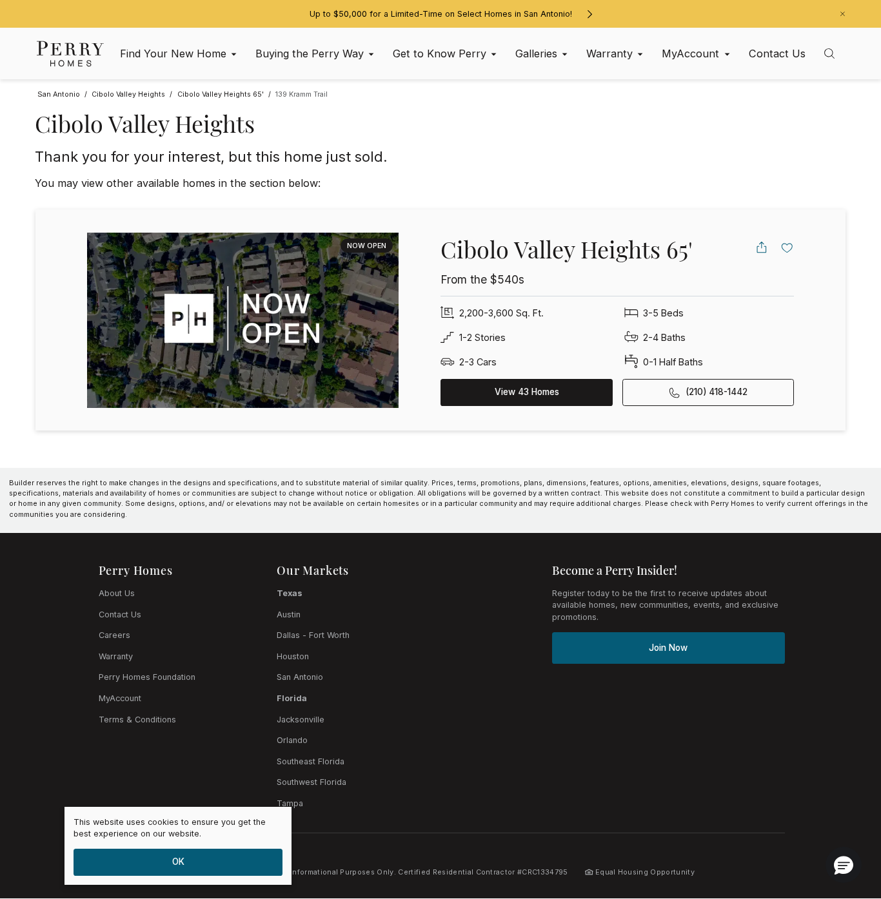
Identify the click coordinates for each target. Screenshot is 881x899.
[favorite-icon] (787, 247)
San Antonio (300, 677)
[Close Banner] (842, 13)
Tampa (290, 803)
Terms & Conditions (137, 719)
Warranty (116, 656)
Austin (289, 614)
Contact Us (120, 614)
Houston (293, 656)
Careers (114, 635)
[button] (844, 865)
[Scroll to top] (842, 818)
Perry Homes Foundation (147, 677)
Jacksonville (300, 719)
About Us (117, 593)
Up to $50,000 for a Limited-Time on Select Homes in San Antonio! (441, 14)
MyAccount (120, 698)
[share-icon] (762, 247)
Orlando (292, 740)
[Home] (70, 53)
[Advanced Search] (829, 53)
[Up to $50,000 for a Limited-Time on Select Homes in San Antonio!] (589, 14)
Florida (292, 698)
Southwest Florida (311, 782)
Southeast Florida (310, 761)
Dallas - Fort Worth (313, 635)
